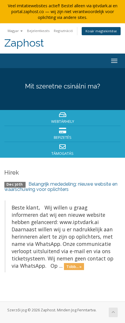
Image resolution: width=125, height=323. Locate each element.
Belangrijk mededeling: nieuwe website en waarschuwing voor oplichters (60, 186)
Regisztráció (63, 31)
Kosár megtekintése (101, 31)
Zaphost (24, 43)
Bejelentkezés (38, 31)
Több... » (74, 266)
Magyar (14, 31)
